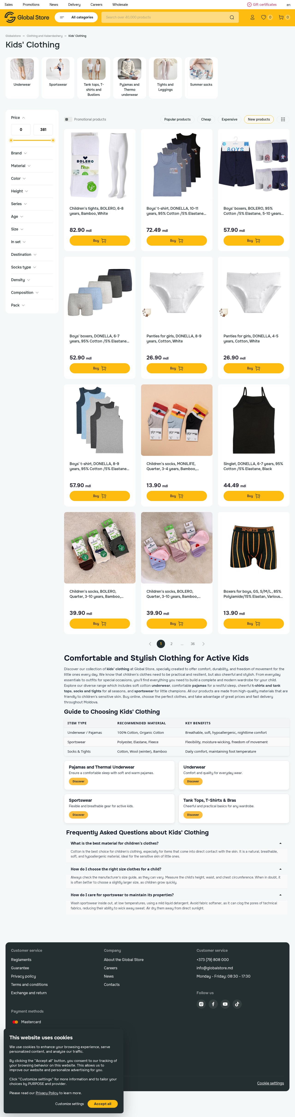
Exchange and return (29, 992)
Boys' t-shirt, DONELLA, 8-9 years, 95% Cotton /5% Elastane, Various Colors (98, 466)
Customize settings (69, 1104)
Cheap (206, 119)
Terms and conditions (29, 984)
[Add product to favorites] (127, 137)
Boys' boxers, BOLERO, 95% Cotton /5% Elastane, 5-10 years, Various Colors (253, 211)
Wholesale (120, 5)
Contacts (112, 984)
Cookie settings (270, 1083)
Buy (96, 241)
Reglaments (21, 959)
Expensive (229, 119)
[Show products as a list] (283, 119)
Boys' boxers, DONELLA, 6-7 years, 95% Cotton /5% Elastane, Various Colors (98, 339)
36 (193, 644)
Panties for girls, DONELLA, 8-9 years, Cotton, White (174, 339)
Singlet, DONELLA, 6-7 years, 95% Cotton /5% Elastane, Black (253, 466)
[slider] (11, 140)
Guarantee (20, 968)
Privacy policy (23, 976)
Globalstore (13, 36)
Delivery (74, 5)
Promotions (31, 5)
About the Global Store (124, 959)
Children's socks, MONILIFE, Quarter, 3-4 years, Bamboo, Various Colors (171, 466)
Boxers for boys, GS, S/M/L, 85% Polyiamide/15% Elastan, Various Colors (252, 594)
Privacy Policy (47, 1093)
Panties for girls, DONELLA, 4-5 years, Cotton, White (251, 339)
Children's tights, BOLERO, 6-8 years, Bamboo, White (97, 211)
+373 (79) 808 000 (213, 959)
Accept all (102, 1104)
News (54, 5)
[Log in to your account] (252, 17)
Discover (78, 781)
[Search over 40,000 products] (232, 17)
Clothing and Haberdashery (44, 36)
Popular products (177, 119)
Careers (96, 5)
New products (259, 119)
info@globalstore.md (215, 968)
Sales (9, 5)
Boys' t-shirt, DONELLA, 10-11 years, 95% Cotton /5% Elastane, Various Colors (175, 211)
